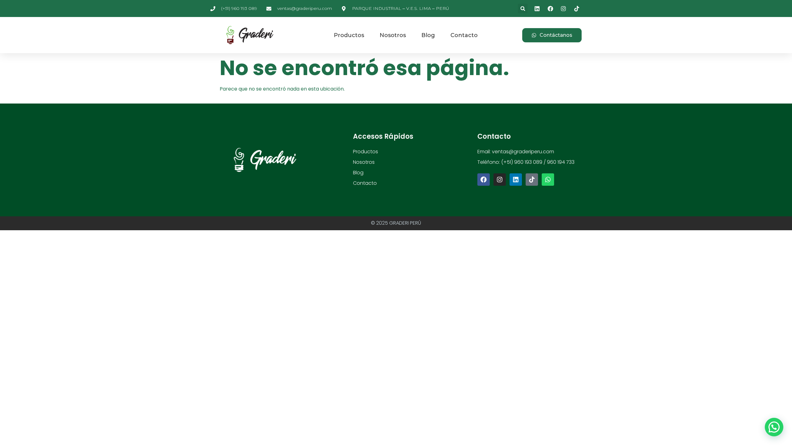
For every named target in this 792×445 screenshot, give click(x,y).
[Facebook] (483, 179)
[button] (522, 8)
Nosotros (393, 35)
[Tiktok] (532, 179)
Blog (428, 35)
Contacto (464, 35)
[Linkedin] (516, 179)
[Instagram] (499, 179)
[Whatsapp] (548, 179)
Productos (349, 35)
